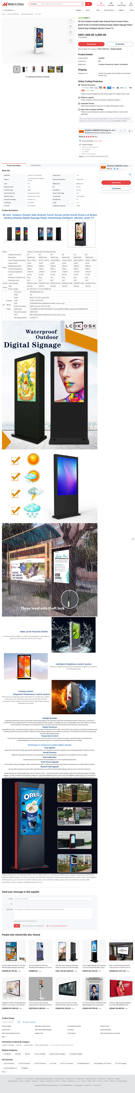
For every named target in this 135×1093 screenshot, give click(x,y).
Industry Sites (80, 1078)
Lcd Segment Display (75, 1054)
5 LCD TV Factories (40, 1063)
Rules (131, 10)
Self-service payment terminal (11, 1033)
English (21, 1081)
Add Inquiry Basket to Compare (39, 77)
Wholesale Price (70, 1078)
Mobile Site (110, 1078)
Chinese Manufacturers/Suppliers (44, 1078)
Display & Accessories (27, 14)
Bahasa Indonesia (122, 1081)
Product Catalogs (29, 1022)
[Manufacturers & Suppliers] (13, 4)
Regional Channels (91, 1078)
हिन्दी (94, 1081)
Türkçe (106, 1081)
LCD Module (7, 1054)
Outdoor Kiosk (104, 1026)
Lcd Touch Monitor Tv (10, 1068)
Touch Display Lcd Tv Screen (102, 1063)
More (3, 1072)
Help (97, 10)
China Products (29, 1078)
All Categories (9, 10)
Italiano (58, 1081)
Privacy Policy (97, 1085)
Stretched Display (105, 1030)
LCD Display (38, 14)
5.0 (108, 169)
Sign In (81, 156)
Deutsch (64, 1081)
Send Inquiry (91, 44)
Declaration (88, 1085)
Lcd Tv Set (53, 1063)
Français (41, 1081)
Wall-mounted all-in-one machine (110, 1033)
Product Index (101, 1078)
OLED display (72, 1033)
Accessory (71, 1030)
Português (34, 1081)
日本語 (89, 1081)
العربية (78, 1081)
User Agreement (78, 1085)
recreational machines (74, 1026)
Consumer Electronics (13, 14)
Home (3, 14)
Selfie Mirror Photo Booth (42, 1026)
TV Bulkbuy (24, 1068)
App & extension (109, 10)
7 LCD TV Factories (24, 1063)
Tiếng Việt (112, 1081)
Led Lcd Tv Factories (66, 1063)
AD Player (18, 1054)
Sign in (131, 5)
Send (16, 926)
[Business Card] (130, 174)
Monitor (27, 1054)
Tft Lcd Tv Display (120, 1063)
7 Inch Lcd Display (39, 1054)
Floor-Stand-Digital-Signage (43, 1030)
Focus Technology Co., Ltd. (54, 1085)
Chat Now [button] (121, 44)
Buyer (87, 10)
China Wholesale (59, 1078)
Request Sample (116, 49)
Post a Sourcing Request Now (57, 926)
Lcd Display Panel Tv (83, 1063)
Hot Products (19, 1078)
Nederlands (71, 1081)
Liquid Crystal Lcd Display (57, 1054)
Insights (117, 1078)
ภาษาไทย (99, 1081)
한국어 (83, 1081)
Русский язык (50, 1081)
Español (27, 1081)
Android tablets (6, 1026)
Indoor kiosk (5, 1030)
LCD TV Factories (9, 1063)
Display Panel (39, 1033)
